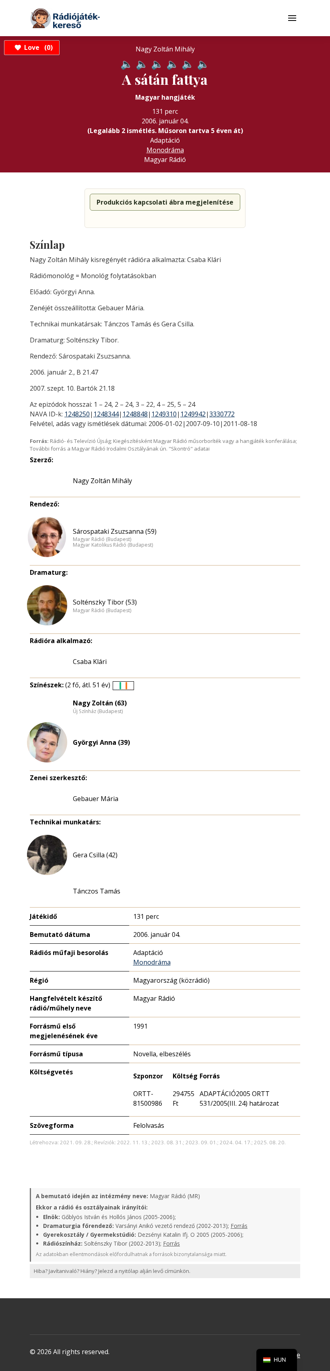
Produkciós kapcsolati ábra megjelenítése (165, 202)
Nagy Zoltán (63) (100, 703)
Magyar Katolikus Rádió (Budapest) (113, 545)
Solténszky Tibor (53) (105, 602)
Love (37, 47)
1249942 (193, 414)
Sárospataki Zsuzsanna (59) (115, 531)
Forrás (239, 1226)
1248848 (135, 414)
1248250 (77, 414)
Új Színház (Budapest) (98, 711)
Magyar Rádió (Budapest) (102, 539)
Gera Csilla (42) (95, 854)
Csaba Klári (90, 661)
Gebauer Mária (95, 798)
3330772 (222, 414)
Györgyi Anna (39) (101, 742)
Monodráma (165, 150)
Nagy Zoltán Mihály (102, 480)
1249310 (164, 414)
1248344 (106, 414)
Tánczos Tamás (96, 891)
